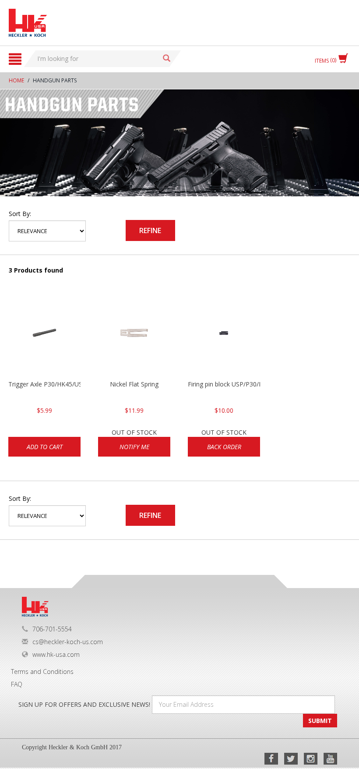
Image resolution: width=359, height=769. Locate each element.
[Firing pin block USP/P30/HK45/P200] (224, 336)
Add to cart (45, 447)
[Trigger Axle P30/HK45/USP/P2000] (44, 336)
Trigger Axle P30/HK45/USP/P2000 (44, 384)
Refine (150, 230)
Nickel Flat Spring (134, 384)
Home (16, 80)
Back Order (224, 447)
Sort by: (20, 213)
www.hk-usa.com (56, 654)
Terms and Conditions (42, 671)
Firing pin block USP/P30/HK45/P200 (224, 384)
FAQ (16, 684)
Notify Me (134, 447)
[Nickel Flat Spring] (134, 336)
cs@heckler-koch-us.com (67, 642)
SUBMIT (320, 720)
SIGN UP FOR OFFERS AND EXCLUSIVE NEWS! (84, 704)
